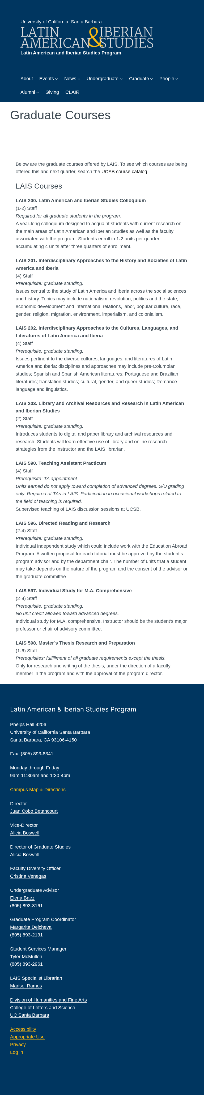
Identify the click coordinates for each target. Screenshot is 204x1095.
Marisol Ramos (26, 986)
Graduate (139, 78)
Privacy (18, 1044)
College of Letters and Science (42, 1007)
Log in (16, 1052)
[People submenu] (176, 78)
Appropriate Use (27, 1036)
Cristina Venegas (28, 876)
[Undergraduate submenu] (121, 78)
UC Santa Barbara (29, 1015)
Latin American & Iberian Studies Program (73, 709)
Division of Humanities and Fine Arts (48, 1000)
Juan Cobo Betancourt (34, 811)
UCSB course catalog (124, 171)
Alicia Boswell (24, 833)
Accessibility (23, 1029)
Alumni (27, 92)
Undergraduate (102, 78)
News (70, 78)
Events (46, 78)
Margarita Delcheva (31, 927)
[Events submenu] (56, 78)
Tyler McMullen (26, 956)
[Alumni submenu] (37, 92)
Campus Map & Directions (38, 789)
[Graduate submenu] (151, 78)
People (166, 78)
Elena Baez (22, 898)
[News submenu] (79, 78)
